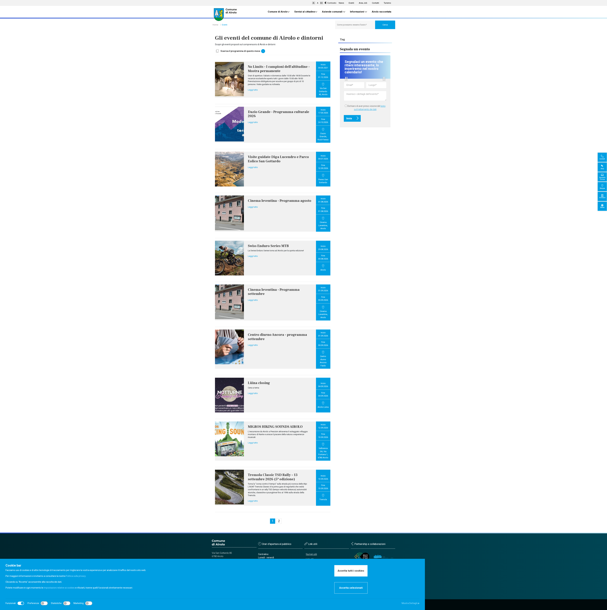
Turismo (387, 3)
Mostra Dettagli (409, 603)
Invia (349, 118)
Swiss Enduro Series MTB (268, 246)
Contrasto (331, 3)
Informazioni (357, 11)
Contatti (375, 3)
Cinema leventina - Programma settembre (274, 291)
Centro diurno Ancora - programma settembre (277, 336)
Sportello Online (602, 178)
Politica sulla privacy (76, 576)
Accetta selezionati (351, 587)
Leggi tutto (253, 90)
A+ (321, 3)
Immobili (602, 197)
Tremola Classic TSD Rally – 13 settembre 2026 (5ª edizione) (272, 477)
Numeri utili (311, 554)
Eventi (351, 3)
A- (314, 3)
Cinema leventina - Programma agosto (279, 200)
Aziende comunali (332, 11)
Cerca (385, 25)
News (341, 3)
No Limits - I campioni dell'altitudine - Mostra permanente (279, 68)
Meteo (602, 207)
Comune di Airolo (277, 11)
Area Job (363, 3)
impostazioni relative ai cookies (59, 587)
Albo (602, 169)
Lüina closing (259, 383)
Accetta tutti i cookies (351, 570)
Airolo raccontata (381, 11)
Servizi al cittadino (304, 11)
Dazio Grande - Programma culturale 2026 (278, 114)
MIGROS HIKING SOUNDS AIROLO (275, 426)
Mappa (602, 188)
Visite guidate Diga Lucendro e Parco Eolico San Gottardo (278, 159)
